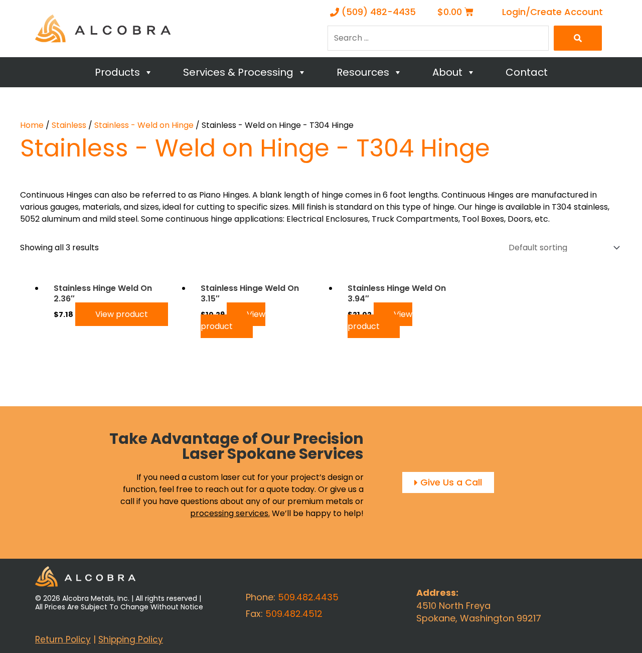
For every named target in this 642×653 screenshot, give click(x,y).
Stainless (69, 125)
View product (121, 314)
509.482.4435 (308, 597)
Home (32, 125)
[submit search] (578, 38)
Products (117, 72)
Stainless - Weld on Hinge (144, 125)
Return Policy (63, 639)
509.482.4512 (294, 613)
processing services (229, 513)
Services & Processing (238, 72)
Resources (363, 72)
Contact (527, 72)
